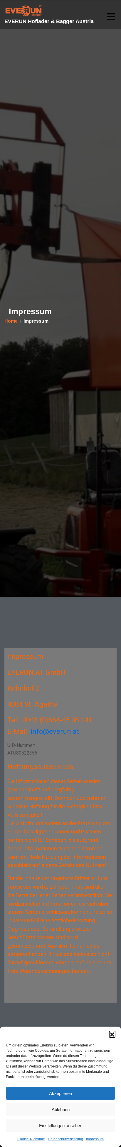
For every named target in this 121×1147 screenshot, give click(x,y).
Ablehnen (61, 1109)
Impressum (95, 1139)
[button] (112, 1034)
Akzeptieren (60, 1093)
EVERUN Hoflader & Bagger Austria (49, 21)
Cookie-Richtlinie (31, 1139)
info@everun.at (55, 731)
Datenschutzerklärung (65, 1139)
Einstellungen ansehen (60, 1125)
